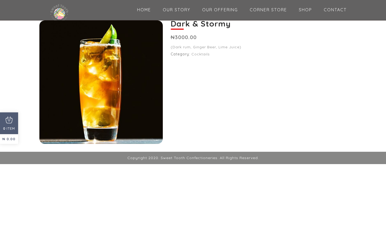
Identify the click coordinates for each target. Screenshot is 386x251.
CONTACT (335, 9)
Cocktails (200, 54)
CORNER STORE (268, 9)
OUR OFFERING (220, 9)
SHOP (305, 9)
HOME (144, 9)
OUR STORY (176, 9)
